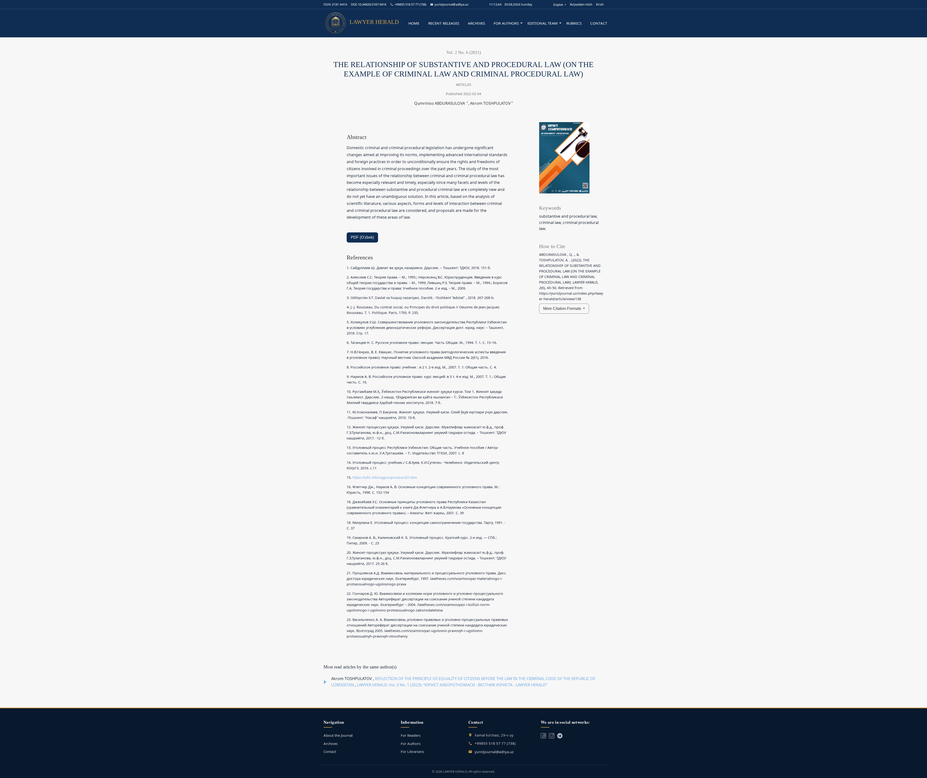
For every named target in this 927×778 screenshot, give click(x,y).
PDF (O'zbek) (362, 237)
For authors (506, 23)
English (559, 5)
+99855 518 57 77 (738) (410, 4)
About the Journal (338, 735)
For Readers (411, 735)
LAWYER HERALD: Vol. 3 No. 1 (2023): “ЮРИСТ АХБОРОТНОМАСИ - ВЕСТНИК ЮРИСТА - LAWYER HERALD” (452, 685)
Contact (598, 23)
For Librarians (412, 751)
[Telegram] (551, 735)
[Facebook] (543, 735)
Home (414, 23)
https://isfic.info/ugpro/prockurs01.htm (384, 477)
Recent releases (443, 23)
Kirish (600, 4)
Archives (476, 23)
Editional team (542, 23)
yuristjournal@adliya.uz (451, 4)
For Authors (411, 743)
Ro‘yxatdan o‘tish (581, 4)
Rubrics (574, 23)
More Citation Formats (562, 308)
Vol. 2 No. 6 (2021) (463, 52)
